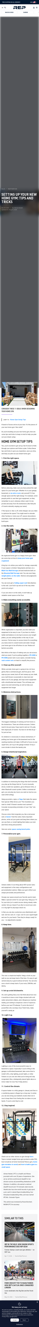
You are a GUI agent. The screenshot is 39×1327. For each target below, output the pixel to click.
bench (8, 817)
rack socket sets (8, 660)
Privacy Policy (5, 1316)
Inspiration (12, 189)
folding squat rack (20, 583)
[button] (2, 7)
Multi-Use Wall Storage (10, 570)
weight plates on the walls (11, 576)
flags (21, 799)
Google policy (13, 1316)
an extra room (16, 493)
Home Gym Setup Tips (18, 420)
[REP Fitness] (19, 7)
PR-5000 (4, 658)
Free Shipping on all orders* (11, 2)
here (31, 1156)
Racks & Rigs (9, 12)
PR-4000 (32, 655)
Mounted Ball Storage (12, 573)
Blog (3, 189)
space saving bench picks (21, 829)
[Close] (37, 1302)
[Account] (34, 7)
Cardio (25, 12)
